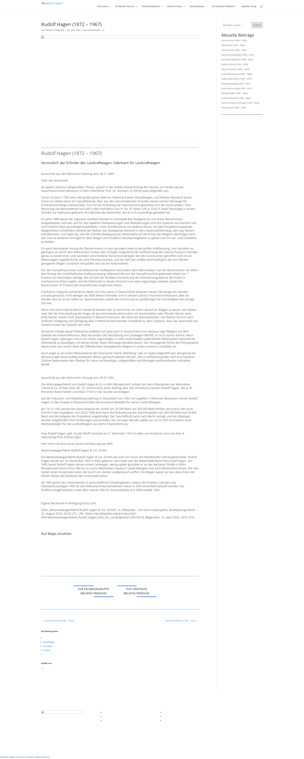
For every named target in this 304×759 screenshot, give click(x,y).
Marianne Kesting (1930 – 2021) (235, 83)
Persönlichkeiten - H (93, 30)
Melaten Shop (248, 6)
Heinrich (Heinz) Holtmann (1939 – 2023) (240, 102)
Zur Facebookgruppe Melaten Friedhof (93, 591)
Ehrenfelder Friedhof (223, 6)
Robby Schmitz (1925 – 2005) (234, 64)
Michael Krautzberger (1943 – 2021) (237, 54)
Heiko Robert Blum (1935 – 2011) (236, 78)
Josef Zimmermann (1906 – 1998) (236, 74)
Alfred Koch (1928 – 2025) (233, 45)
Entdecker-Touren (124, 6)
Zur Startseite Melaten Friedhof (137, 591)
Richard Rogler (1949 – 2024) (234, 93)
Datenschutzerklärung (115, 716)
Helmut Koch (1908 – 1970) (233, 50)
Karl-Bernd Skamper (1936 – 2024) (237, 59)
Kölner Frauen (174, 6)
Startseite (102, 6)
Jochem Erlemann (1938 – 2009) (235, 98)
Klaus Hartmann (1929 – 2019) (235, 69)
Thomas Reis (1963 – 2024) (233, 107)
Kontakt (107, 720)
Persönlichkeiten (151, 6)
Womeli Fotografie (55, 30)
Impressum (109, 712)
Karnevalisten (197, 6)
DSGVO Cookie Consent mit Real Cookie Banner (25, 757)
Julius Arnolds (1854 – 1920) (234, 40)
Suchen (257, 25)
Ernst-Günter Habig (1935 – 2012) (236, 88)
